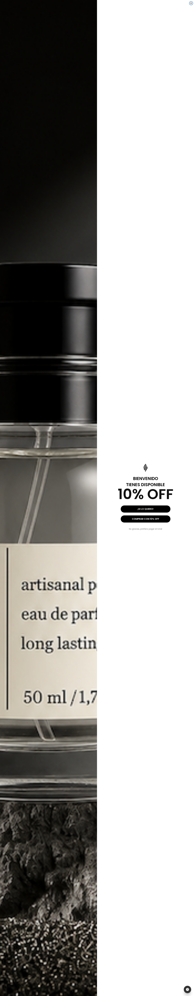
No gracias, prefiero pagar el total (145, 529)
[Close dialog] (191, 3)
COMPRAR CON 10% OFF (145, 519)
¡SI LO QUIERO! (146, 509)
